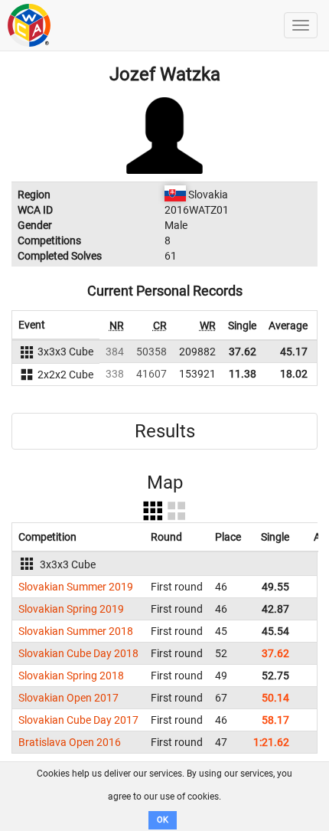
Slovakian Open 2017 (68, 698)
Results (165, 431)
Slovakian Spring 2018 (71, 675)
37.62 (242, 351)
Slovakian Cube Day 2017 (78, 720)
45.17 (294, 351)
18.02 (294, 374)
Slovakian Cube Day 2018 (78, 653)
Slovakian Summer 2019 (75, 587)
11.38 (242, 374)
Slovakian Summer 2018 (75, 631)
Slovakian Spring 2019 (71, 609)
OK (162, 820)
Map (165, 482)
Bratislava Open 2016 (69, 742)
